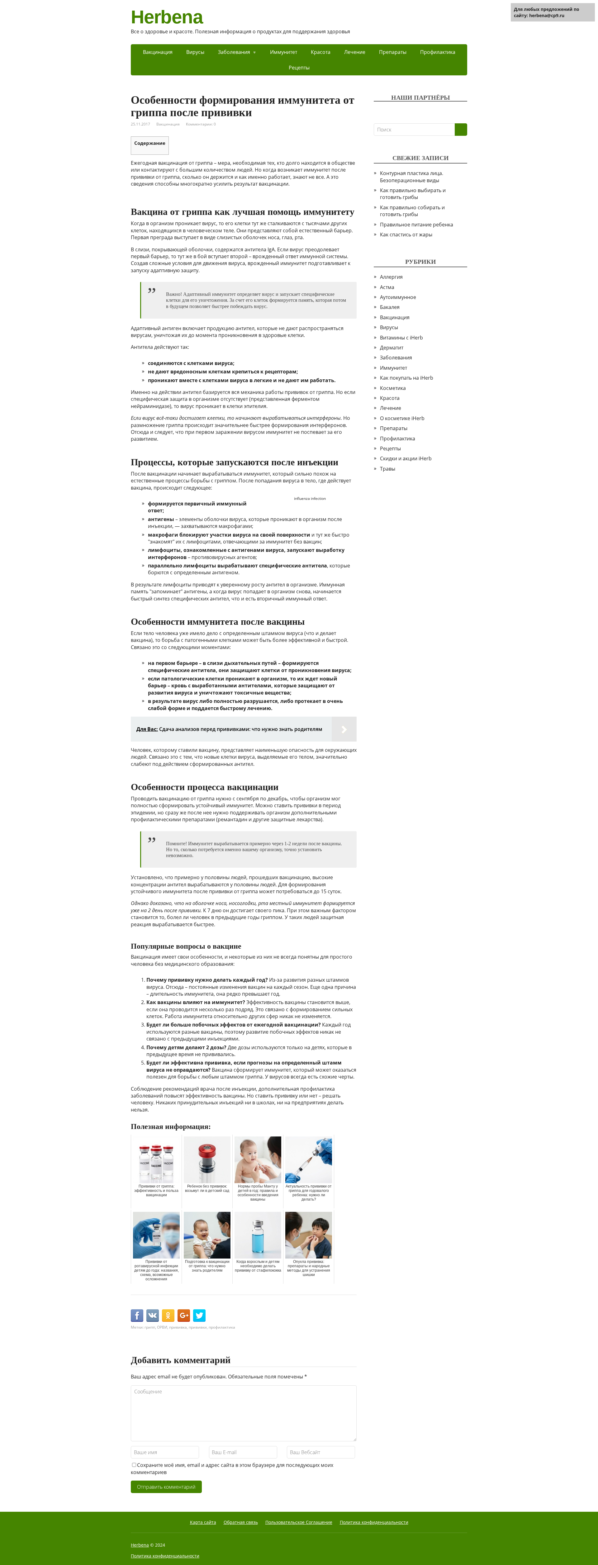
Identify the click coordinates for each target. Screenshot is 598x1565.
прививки (198, 1327)
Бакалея (390, 307)
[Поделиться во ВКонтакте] (152, 1315)
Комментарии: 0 (201, 124)
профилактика (222, 1327)
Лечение (354, 52)
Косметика (393, 388)
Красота (320, 52)
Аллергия (391, 276)
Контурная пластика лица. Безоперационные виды (411, 176)
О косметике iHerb (402, 418)
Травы (387, 468)
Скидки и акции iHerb (406, 458)
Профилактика (437, 52)
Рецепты (299, 67)
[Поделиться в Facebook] (137, 1315)
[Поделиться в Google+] (184, 1315)
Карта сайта (203, 1522)
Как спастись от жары (406, 234)
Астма (387, 287)
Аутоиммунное (398, 297)
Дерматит (391, 347)
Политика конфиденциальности (374, 1522)
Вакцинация (158, 52)
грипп (150, 1327)
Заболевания (234, 52)
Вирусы (195, 52)
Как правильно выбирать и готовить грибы (413, 194)
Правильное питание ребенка (416, 224)
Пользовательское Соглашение (298, 1522)
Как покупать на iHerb (406, 377)
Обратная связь (241, 1522)
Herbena (167, 17)
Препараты (392, 52)
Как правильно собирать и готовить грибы (412, 211)
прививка (178, 1327)
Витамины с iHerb (401, 337)
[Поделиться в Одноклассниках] (168, 1315)
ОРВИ (162, 1327)
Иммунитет (283, 52)
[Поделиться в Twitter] (199, 1315)
